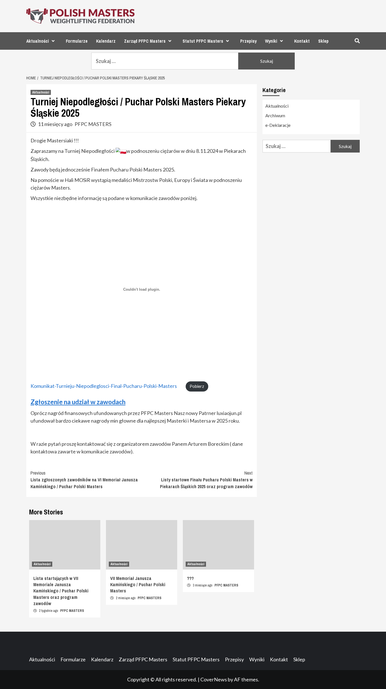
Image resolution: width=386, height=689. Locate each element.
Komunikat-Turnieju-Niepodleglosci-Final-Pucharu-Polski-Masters (104, 386)
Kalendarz (106, 41)
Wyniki (271, 41)
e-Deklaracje (277, 125)
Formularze (77, 41)
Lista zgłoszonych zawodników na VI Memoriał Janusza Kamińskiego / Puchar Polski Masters (84, 480)
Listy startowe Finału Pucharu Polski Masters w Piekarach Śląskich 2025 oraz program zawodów (206, 480)
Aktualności (37, 41)
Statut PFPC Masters (203, 41)
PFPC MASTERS (93, 124)
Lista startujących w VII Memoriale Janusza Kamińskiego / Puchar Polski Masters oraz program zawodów (60, 591)
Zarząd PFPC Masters (145, 41)
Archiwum (275, 115)
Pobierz (197, 386)
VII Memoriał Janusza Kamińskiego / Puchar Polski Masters (137, 584)
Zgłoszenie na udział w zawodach (78, 402)
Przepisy (248, 41)
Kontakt (302, 41)
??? (190, 578)
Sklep (323, 41)
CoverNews (213, 679)
